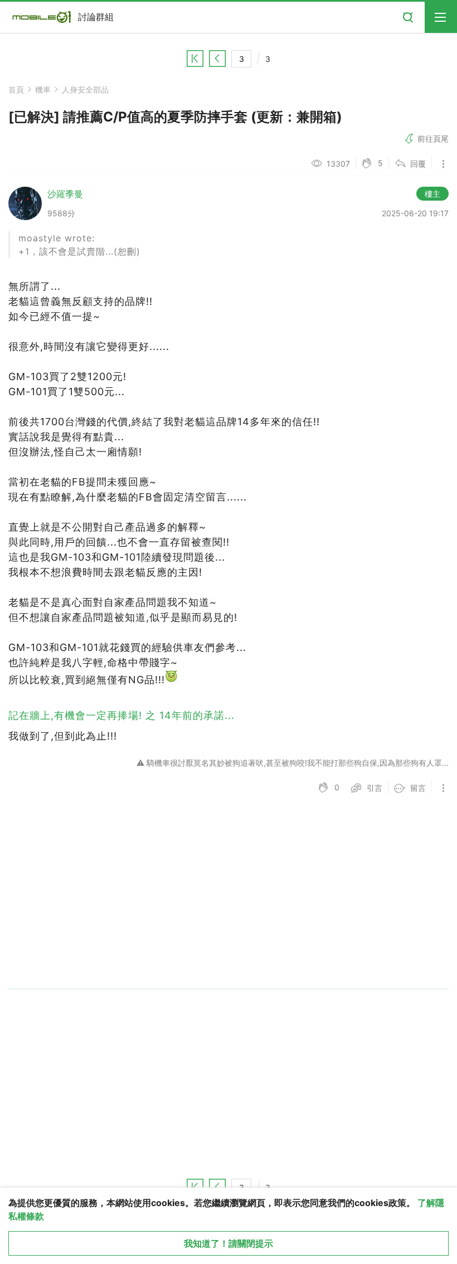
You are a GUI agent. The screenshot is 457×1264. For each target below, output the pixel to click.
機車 (43, 89)
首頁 (16, 89)
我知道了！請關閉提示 (228, 1243)
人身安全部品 (85, 89)
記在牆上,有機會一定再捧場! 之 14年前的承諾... (121, 715)
